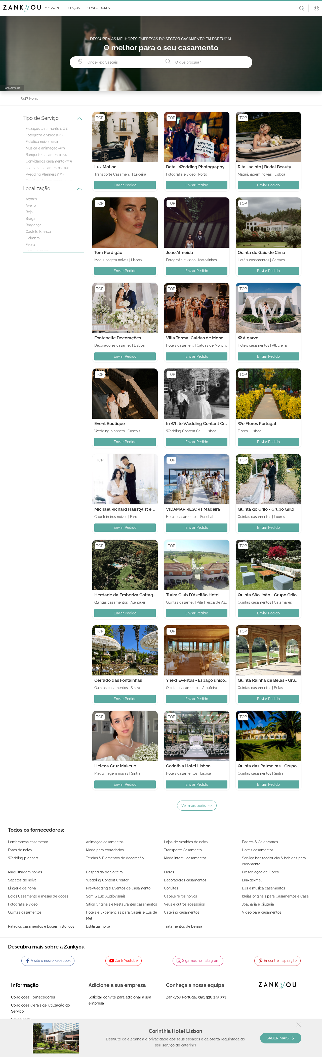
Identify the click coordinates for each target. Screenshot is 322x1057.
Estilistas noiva (98, 926)
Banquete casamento (43, 155)
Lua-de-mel (252, 880)
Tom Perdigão (108, 252)
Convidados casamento (45, 161)
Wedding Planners (41, 174)
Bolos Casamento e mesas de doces (38, 896)
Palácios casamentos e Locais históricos (41, 926)
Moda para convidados (105, 850)
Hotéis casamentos (257, 850)
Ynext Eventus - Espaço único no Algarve (206, 680)
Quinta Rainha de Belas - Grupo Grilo (274, 680)
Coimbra (33, 238)
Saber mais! (278, 1038)
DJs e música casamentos (263, 888)
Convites (171, 888)
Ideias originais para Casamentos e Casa (275, 896)
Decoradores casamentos (185, 880)
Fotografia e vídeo (40, 135)
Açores (31, 199)
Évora (30, 245)
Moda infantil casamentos (185, 858)
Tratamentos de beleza (183, 926)
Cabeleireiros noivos (180, 896)
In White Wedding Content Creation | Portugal (212, 423)
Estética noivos (38, 142)
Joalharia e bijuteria (258, 904)
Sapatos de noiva (22, 880)
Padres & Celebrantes (260, 842)
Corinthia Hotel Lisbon (188, 765)
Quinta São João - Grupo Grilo (267, 594)
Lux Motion (105, 166)
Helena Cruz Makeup (115, 765)
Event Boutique (109, 423)
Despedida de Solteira (104, 872)
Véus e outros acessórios (184, 904)
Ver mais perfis (193, 806)
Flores (169, 872)
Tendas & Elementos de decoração (115, 858)
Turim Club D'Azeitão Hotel (193, 594)
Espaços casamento (42, 129)
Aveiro (31, 205)
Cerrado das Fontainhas (118, 680)
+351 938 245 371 (212, 997)
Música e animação (41, 148)
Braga (30, 219)
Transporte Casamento (183, 850)
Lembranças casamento (28, 842)
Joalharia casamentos (44, 168)
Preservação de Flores (260, 872)
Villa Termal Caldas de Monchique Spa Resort (211, 337)
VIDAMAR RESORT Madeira (193, 509)
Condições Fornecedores (33, 997)
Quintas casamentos (25, 912)
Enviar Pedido (125, 185)
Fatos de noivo (20, 850)
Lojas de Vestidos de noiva (186, 842)
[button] (52, 8)
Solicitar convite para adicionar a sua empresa (120, 1000)
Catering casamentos (181, 912)
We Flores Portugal (257, 423)
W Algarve (248, 337)
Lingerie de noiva (22, 888)
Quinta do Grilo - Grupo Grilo (266, 509)
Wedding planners (23, 858)
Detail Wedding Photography (195, 166)
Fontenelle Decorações (117, 337)
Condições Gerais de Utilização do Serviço (40, 1008)
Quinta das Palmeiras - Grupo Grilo (272, 765)
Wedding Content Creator (107, 880)
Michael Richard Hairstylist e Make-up (132, 509)
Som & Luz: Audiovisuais (106, 896)
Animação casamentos (105, 842)
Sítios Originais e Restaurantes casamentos (121, 904)
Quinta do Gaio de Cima (261, 252)
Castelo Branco (38, 232)
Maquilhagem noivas (25, 872)
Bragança (34, 225)
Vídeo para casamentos (261, 912)
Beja (29, 212)
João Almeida (179, 252)
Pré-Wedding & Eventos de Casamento (118, 888)
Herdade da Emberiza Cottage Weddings (135, 594)
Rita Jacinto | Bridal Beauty (264, 166)
